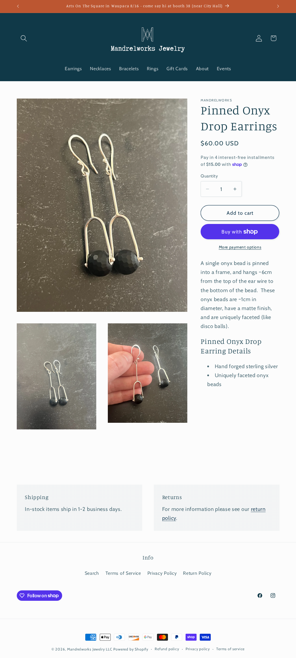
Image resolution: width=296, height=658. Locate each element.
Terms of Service (123, 573)
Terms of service (230, 649)
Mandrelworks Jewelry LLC (89, 649)
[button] (24, 38)
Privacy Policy (162, 573)
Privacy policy (198, 649)
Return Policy (197, 573)
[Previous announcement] (18, 6)
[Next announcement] (278, 6)
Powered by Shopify (130, 649)
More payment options (240, 247)
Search (92, 573)
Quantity (209, 176)
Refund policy (167, 649)
